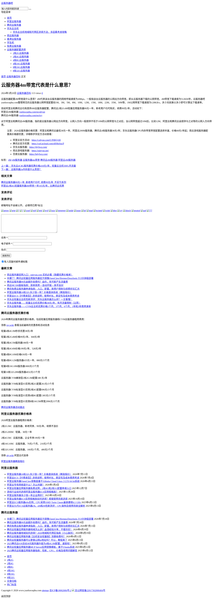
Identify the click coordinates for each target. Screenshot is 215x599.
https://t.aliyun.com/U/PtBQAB (46, 140)
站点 (3, 249)
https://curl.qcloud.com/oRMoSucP (48, 143)
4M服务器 (17, 160)
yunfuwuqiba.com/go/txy (30, 115)
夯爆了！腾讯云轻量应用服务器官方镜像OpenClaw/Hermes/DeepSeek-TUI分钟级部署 (50, 278)
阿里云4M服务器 (66, 160)
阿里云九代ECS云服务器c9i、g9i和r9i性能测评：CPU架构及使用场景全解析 (46, 506)
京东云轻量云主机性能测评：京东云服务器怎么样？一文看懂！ (40, 299)
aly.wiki (10, 455)
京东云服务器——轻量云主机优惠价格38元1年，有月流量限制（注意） (44, 303)
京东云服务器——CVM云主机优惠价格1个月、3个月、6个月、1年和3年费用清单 (49, 306)
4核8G (10, 567)
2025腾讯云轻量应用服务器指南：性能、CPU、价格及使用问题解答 (42, 550)
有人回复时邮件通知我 (15, 261)
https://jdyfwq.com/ (38, 147)
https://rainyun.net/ (40, 150)
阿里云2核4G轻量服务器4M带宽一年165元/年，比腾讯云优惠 (32, 186)
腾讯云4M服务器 (49, 160)
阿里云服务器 (14, 21)
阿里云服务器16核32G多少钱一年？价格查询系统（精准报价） (39, 292)
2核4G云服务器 (21, 56)
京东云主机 (13, 28)
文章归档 (11, 581)
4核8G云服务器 (21, 60)
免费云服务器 (14, 46)
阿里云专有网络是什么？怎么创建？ (25, 485)
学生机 (10, 42)
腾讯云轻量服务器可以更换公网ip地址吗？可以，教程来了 (37, 540)
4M (9, 160)
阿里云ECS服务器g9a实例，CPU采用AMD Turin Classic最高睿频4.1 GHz (44, 502)
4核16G (11, 570)
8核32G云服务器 (21, 70)
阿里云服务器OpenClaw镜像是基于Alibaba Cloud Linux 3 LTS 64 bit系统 (43, 481)
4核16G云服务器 (21, 63)
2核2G (10, 560)
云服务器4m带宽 (31, 160)
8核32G (11, 577)
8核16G (11, 574)
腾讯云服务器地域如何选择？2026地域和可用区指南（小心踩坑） (41, 533)
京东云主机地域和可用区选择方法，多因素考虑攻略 (40, 32)
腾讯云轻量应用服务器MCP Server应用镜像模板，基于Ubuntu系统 (41, 547)
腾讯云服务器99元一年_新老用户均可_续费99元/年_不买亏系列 (33, 182)
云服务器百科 (13, 76)
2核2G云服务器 (21, 53)
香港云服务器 (14, 39)
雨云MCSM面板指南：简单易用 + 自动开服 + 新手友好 (35, 285)
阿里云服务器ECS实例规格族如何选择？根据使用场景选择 (37, 499)
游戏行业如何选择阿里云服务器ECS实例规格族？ (32, 492)
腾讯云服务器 (14, 25)
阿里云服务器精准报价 (13, 461)
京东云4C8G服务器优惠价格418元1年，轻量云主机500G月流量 (38, 166)
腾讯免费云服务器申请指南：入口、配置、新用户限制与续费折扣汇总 (43, 289)
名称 (4, 237)
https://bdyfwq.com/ (38, 154)
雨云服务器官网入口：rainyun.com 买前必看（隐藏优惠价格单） (40, 274)
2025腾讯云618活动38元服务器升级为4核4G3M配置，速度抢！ (39, 543)
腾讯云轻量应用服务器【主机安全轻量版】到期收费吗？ (36, 536)
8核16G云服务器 (21, 67)
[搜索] (30, 9)
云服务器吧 (7, 3)
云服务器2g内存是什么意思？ (21, 169)
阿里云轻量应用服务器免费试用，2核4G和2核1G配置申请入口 (39, 488)
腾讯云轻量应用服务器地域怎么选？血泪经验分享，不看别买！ (40, 529)
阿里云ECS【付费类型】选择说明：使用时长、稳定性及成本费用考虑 (43, 296)
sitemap (45, 590)
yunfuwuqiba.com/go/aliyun (32, 112)
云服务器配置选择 (16, 49)
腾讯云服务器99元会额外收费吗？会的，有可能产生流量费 (37, 282)
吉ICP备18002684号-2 (60, 590)
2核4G (10, 563)
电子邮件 (6, 243)
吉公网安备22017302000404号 (89, 590)
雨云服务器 (13, 35)
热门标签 (11, 584)
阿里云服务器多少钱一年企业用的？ (25, 495)
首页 (9, 18)
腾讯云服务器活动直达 (13, 407)
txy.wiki (10, 325)
